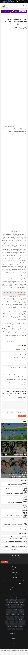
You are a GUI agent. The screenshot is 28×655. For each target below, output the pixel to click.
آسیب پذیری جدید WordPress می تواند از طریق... (14, 515)
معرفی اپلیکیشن (14, 577)
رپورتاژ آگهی (14, 643)
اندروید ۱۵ (20, 607)
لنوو (16, 619)
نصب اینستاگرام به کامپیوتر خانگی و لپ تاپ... (12, 538)
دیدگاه (24, 399)
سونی (12, 616)
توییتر (18, 614)
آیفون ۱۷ (16, 602)
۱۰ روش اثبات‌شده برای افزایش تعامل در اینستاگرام (13, 488)
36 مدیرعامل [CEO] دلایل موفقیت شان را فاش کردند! (17, 438)
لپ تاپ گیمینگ (11, 619)
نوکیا (17, 621)
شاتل (8, 616)
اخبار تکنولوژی (14, 574)
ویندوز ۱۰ (20, 626)
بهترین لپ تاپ (15, 611)
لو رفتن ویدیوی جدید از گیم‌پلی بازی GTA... (15, 502)
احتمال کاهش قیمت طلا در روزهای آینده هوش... (14, 497)
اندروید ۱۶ (14, 607)
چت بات (9, 626)
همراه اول (12, 621)
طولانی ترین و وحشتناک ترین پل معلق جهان (19, 476)
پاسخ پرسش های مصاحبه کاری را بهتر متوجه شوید (18, 474)
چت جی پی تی (19, 628)
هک (16, 623)
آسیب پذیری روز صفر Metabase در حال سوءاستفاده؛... (13, 524)
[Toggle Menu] (14, 5)
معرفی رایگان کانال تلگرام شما (15, 536)
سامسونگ (17, 616)
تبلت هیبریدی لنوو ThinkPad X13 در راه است (17, 360)
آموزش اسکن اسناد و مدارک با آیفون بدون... (15, 510)
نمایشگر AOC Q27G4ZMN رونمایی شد (18, 364)
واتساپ (11, 623)
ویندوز (7, 623)
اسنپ (12, 604)
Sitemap (14, 646)
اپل (9, 607)
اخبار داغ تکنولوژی (14, 572)
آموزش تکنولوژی (14, 569)
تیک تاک (7, 614)
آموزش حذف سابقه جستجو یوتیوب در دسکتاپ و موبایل (14, 580)
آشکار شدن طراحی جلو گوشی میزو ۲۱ (18, 367)
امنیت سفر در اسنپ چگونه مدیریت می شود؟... (14, 484)
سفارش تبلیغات (14, 635)
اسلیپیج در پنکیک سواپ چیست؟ (20, 370)
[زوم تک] (25, 5)
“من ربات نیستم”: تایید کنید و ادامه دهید (13, 543)
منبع (25, 337)
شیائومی (20, 619)
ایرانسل (15, 609)
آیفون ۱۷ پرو (9, 602)
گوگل (14, 628)
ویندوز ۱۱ (15, 626)
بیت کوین (8, 611)
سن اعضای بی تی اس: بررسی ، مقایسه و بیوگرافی (17, 472)
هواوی (10, 129)
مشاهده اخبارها (4, 561)
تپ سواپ (13, 614)
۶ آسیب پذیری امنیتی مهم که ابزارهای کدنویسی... (13, 528)
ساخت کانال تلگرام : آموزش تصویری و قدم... (13, 541)
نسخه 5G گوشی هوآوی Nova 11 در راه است (17, 357)
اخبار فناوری (23, 16)
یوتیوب (9, 628)
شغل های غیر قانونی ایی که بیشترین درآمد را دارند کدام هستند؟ (15, 454)
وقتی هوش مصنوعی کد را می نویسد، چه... (15, 519)
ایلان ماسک (9, 609)
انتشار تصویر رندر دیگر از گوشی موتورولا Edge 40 (16, 379)
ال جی (7, 604)
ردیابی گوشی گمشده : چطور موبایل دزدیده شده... (12, 546)
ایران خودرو (21, 609)
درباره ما (14, 638)
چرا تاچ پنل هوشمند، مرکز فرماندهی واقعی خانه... (14, 493)
